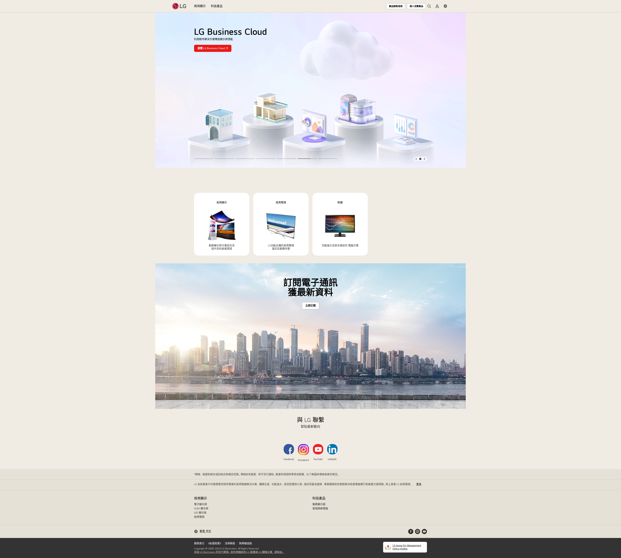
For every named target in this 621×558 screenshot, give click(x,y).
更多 (418, 484)
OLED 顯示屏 (201, 508)
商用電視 (199, 516)
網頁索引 (199, 543)
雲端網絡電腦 (320, 508)
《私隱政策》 (214, 543)
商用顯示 (200, 6)
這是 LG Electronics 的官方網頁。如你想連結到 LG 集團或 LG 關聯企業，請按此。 (239, 552)
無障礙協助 (245, 543)
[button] (429, 6)
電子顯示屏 (200, 504)
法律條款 (230, 543)
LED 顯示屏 (200, 512)
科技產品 (217, 6)
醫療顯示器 (318, 504)
